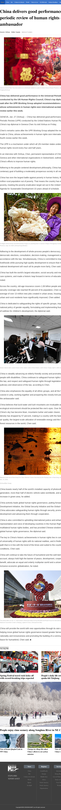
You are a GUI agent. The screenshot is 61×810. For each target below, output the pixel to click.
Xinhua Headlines (53, 2)
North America (44, 782)
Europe (44, 774)
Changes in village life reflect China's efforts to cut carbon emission (37, 751)
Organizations (44, 788)
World (27, 2)
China (7, 2)
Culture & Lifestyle (19, 2)
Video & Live (34, 2)
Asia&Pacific (44, 771)
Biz (12, 2)
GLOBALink (43, 2)
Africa (44, 780)
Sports (29, 782)
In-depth (29, 785)
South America (44, 785)
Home (2, 2)
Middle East (43, 777)
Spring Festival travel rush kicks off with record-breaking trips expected (17, 677)
